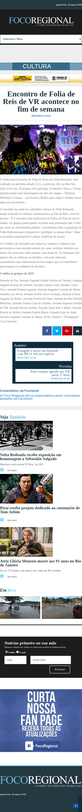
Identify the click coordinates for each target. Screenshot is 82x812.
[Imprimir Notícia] (77, 330)
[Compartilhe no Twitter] (56, 330)
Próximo (60, 669)
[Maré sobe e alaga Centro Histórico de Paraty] (20, 617)
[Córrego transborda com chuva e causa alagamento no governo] (62, 617)
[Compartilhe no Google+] (67, 330)
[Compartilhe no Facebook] (47, 330)
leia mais (12, 470)
